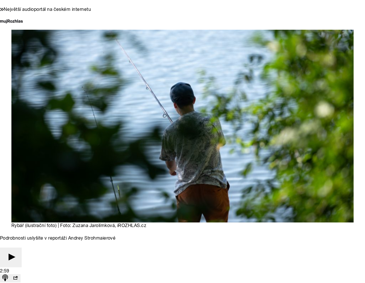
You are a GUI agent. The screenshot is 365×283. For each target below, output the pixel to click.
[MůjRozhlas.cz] (11, 22)
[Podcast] (5, 278)
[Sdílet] (15, 278)
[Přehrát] (11, 257)
